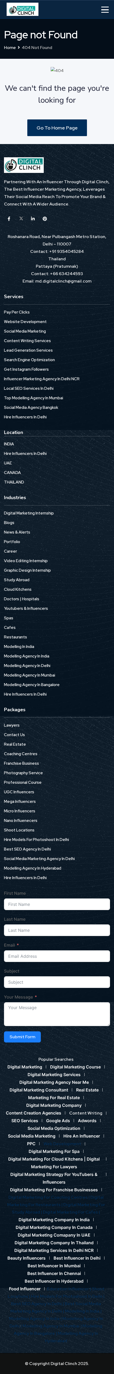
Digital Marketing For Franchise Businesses (54, 1189)
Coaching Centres (20, 754)
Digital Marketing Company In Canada (54, 1227)
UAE (8, 463)
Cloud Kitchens (18, 589)
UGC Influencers (19, 792)
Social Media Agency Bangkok (31, 407)
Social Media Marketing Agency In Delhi (39, 858)
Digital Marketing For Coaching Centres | (49, 1197)
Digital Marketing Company (54, 1105)
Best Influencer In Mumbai (54, 1265)
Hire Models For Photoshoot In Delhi (36, 839)
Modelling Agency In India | (36, 1318)
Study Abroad (16, 580)
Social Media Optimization (54, 1128)
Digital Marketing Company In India (54, 1219)
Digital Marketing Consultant (39, 1090)
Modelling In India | (83, 1311)
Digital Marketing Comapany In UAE (54, 1235)
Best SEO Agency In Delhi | (38, 1303)
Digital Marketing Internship (29, 513)
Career (10, 551)
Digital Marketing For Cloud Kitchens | (47, 1159)
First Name (15, 893)
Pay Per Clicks (17, 312)
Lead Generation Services (28, 350)
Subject (11, 971)
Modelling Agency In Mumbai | (52, 1326)
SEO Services (24, 1120)
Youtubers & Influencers (26, 608)
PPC (31, 1143)
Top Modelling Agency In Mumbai (33, 398)
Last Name (14, 919)
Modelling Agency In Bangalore (32, 684)
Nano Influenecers (20, 820)
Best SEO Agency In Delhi (27, 849)
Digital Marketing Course (75, 1066)
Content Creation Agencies (33, 1113)
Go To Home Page (57, 128)
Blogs (9, 522)
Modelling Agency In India (26, 656)
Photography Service (23, 773)
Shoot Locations (19, 830)
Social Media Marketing (25, 331)
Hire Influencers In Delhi (25, 417)
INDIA (9, 444)
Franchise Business (21, 763)
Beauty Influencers (26, 1258)
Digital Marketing (24, 1066)
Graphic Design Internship (27, 570)
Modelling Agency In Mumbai (29, 675)
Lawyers (12, 725)
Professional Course (23, 782)
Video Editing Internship (26, 560)
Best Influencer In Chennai (54, 1273)
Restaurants (15, 637)
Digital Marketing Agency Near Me (54, 1082)
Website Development (25, 321)
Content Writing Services (27, 340)
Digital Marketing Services (54, 1074)
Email (9, 945)
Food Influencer (25, 1288)
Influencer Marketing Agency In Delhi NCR (42, 379)
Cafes (10, 627)
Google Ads (58, 1120)
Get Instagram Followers (26, 369)
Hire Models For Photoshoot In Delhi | (67, 1296)
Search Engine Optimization (29, 359)
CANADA (12, 472)
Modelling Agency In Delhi (27, 665)
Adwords (87, 1120)
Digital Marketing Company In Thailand (54, 1242)
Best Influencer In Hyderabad (54, 1281)
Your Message (18, 997)
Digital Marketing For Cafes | (71, 1212)
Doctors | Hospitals (21, 599)
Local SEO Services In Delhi (29, 388)
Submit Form (22, 1037)
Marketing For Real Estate (54, 1097)
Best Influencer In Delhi (77, 1258)
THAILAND (14, 482)
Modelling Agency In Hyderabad (32, 868)
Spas (8, 618)
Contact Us (14, 734)
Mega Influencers (20, 801)
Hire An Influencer (81, 1136)
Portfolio (12, 541)
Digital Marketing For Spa (54, 1151)
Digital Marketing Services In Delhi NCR (54, 1250)
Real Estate (15, 744)
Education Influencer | (69, 1289)
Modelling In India (19, 646)
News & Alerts (17, 532)
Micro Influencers (19, 811)
